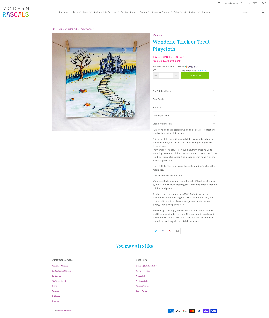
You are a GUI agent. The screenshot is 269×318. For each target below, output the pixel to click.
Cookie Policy (141, 291)
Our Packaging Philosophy (62, 271)
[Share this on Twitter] (156, 231)
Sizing (54, 286)
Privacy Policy (141, 276)
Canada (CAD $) (232, 3)
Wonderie (157, 35)
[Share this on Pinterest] (170, 231)
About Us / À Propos (60, 266)
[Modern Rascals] (16, 12)
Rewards (55, 291)
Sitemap (55, 301)
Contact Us (56, 276)
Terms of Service (143, 271)
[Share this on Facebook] (163, 231)
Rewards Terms (142, 286)
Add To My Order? (59, 281)
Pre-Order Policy (142, 281)
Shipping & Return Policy (146, 266)
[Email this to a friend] (178, 231)
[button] (65, 12)
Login (254, 3)
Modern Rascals (65, 310)
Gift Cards (56, 296)
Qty (154, 70)
